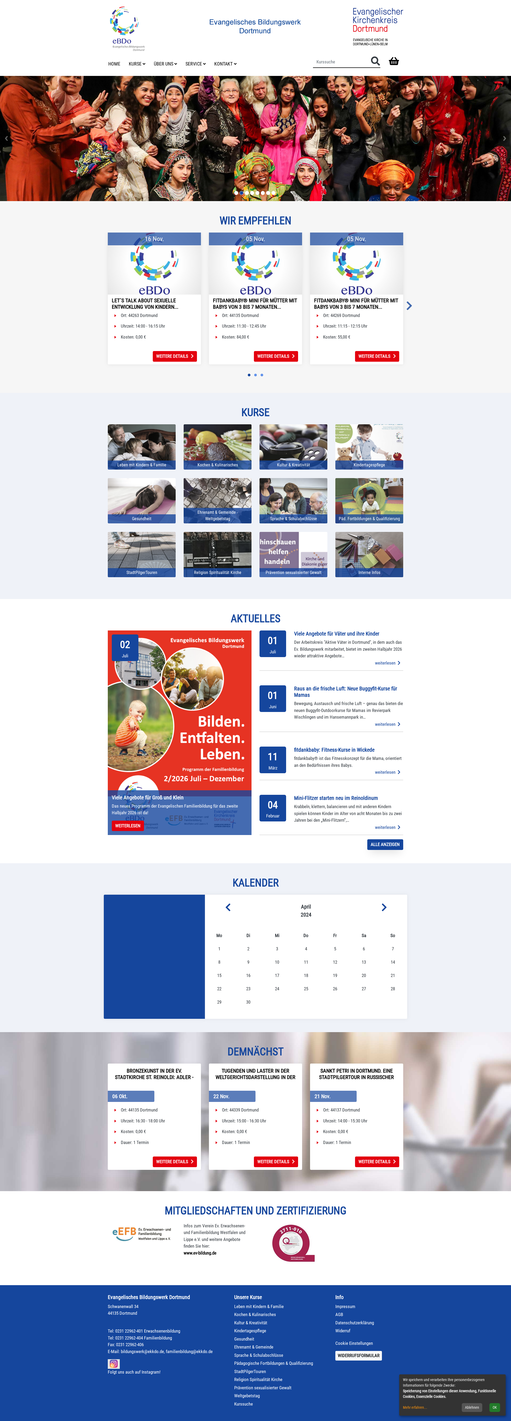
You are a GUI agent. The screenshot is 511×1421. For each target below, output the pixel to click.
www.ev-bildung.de (200, 1253)
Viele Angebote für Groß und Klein (148, 797)
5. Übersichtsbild (257, 193)
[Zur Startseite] (127, 28)
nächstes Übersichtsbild (505, 138)
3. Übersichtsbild (247, 193)
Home (114, 64)
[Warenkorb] (394, 61)
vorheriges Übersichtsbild (6, 138)
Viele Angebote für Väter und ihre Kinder (336, 633)
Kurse (135, 64)
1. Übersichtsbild (236, 193)
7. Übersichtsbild (268, 193)
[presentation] (409, 305)
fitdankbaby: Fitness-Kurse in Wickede (334, 750)
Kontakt (223, 64)
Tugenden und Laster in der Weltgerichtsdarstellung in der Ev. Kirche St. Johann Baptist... (255, 1077)
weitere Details (172, 356)
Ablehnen (472, 1407)
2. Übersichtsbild (242, 193)
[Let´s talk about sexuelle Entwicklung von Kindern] (154, 264)
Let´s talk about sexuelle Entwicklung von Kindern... (145, 303)
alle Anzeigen (385, 844)
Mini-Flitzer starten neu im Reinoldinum (336, 798)
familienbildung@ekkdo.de (189, 1351)
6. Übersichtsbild (263, 193)
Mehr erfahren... (415, 1407)
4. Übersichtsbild (252, 193)
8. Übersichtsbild (273, 193)
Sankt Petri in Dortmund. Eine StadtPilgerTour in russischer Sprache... (356, 1077)
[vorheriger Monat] (218, 908)
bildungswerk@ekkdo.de (142, 1351)
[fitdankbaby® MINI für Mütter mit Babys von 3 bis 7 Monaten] (255, 264)
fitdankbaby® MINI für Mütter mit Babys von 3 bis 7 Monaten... (255, 303)
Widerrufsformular (359, 1355)
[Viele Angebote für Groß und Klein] (180, 732)
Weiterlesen (128, 825)
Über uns (163, 64)
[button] (249, 375)
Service (194, 64)
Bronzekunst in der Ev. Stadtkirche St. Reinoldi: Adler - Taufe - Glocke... (154, 1077)
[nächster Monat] (394, 908)
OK (495, 1407)
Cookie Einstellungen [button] (354, 1343)
